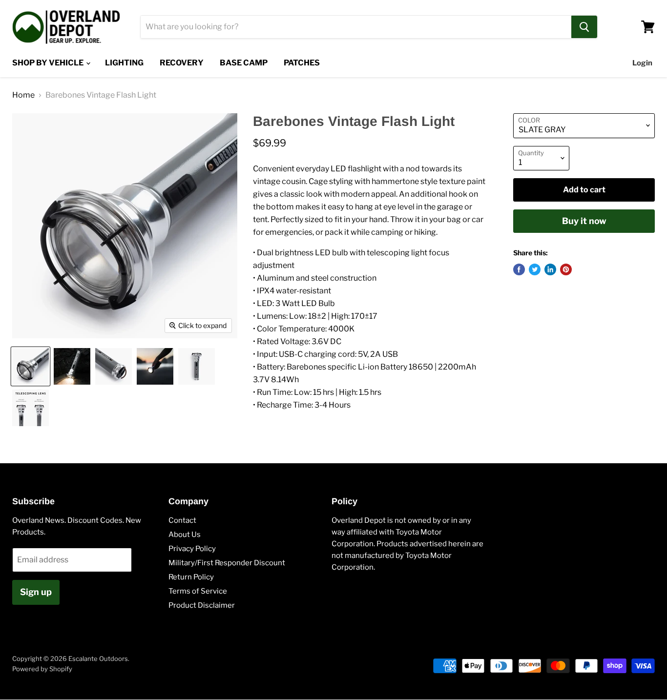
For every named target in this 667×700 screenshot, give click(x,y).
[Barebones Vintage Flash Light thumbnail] (30, 366)
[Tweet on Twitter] (535, 269)
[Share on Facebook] (519, 269)
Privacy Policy (192, 548)
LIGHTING (124, 62)
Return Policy (191, 577)
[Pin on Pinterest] (566, 269)
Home (23, 95)
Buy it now (584, 221)
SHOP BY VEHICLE (48, 62)
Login (642, 63)
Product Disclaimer (201, 605)
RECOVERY (182, 62)
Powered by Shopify (42, 669)
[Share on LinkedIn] (550, 269)
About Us (184, 534)
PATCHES (302, 62)
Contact (182, 520)
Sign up (36, 592)
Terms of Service (197, 591)
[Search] (584, 27)
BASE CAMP (244, 62)
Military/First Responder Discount (226, 562)
